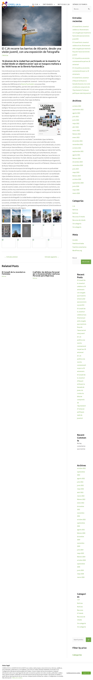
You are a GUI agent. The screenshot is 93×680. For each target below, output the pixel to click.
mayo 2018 (75, 190)
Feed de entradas (78, 243)
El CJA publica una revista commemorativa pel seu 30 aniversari (81, 61)
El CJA (35, 4)
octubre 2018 (76, 179)
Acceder (75, 240)
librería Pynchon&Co (27, 84)
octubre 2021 (76, 148)
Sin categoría (76, 224)
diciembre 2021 (77, 141)
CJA (73, 206)
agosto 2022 (76, 113)
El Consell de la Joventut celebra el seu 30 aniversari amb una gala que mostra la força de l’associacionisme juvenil (81, 48)
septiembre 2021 (77, 151)
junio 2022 (75, 120)
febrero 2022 (76, 134)
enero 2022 (75, 137)
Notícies (75, 213)
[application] (39, 4)
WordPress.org (77, 250)
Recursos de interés (78, 220)
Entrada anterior (11, 257)
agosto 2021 (76, 155)
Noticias (5, 55)
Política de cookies (17, 678)
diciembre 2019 (77, 162)
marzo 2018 (76, 193)
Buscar (74, 258)
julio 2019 (75, 169)
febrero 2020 (76, 158)
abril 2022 (75, 127)
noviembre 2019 (77, 165)
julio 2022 (75, 117)
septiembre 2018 (77, 183)
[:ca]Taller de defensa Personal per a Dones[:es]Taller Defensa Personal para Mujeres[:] (46, 274)
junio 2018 (75, 186)
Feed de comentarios (79, 247)
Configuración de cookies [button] (73, 673)
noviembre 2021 (77, 144)
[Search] (88, 639)
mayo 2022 (75, 123)
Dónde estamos (80, 4)
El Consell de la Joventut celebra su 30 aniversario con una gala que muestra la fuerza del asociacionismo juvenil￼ (81, 33)
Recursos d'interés (78, 217)
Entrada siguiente (52, 257)
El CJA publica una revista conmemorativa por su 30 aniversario (80, 71)
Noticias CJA (64, 4)
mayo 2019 (75, 172)
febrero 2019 (76, 176)
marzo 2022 (76, 130)
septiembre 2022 (77, 110)
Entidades (48, 4)
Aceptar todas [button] (86, 673)
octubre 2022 (76, 106)
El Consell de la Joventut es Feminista (13, 273)
